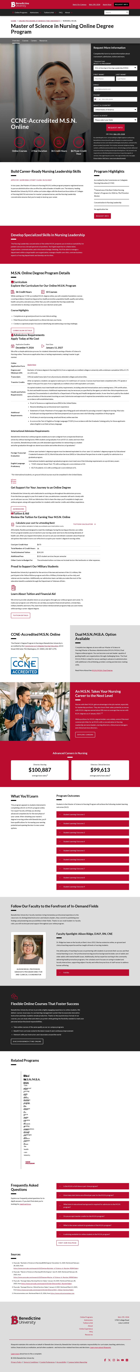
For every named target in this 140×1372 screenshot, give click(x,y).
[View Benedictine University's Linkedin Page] (118, 1360)
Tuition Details (20, 615)
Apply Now (107, 4)
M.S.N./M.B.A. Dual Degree (102, 670)
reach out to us (25, 1204)
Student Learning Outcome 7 (74, 869)
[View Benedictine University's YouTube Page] (122, 1360)
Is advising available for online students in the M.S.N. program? (86, 1234)
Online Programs (21, 12)
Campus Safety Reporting (77, 1362)
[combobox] (115, 67)
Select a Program (102, 63)
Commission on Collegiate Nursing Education (41, 646)
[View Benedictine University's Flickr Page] (127, 1360)
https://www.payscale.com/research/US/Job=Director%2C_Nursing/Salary (46, 1283)
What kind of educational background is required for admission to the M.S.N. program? (92, 1205)
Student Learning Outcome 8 (74, 877)
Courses (25, 40)
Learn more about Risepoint (118, 158)
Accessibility (61, 1362)
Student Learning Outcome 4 (74, 841)
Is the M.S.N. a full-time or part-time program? (80, 1186)
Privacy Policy (16, 1362)
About (67, 12)
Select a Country (102, 105)
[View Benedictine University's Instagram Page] (113, 1360)
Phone (97, 95)
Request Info (121, 4)
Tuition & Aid (49, 12)
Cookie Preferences (47, 1362)
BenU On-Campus (79, 4)
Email (96, 85)
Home (13, 21)
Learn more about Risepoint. (100, 1347)
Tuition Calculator (83, 524)
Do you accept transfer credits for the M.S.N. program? (84, 1216)
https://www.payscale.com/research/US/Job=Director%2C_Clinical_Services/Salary (45, 1290)
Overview (16, 40)
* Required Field (99, 61)
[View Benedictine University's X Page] (109, 1360)
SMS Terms (105, 158)
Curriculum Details (22, 330)
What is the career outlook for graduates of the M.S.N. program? (87, 1225)
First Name (99, 74)
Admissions (34, 12)
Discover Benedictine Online (27, 1041)
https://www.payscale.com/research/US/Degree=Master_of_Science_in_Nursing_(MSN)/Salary (46, 1277)
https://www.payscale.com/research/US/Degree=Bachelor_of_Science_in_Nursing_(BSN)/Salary (46, 1268)
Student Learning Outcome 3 (74, 832)
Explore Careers (85, 735)
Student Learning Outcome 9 (74, 887)
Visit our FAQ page (67, 1243)
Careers (34, 40)
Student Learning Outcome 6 (74, 859)
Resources (43, 40)
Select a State (101, 116)
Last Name (121, 74)
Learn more (15, 1354)
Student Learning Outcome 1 (74, 814)
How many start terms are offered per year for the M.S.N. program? (88, 1195)
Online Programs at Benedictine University (39, 21)
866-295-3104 (94, 4)
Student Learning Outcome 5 (74, 850)
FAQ (60, 12)
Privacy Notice (98, 158)
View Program (30, 1162)
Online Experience (86, 1329)
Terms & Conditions (30, 1362)
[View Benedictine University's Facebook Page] (105, 1360)
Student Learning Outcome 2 (74, 823)
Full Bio (66, 972)
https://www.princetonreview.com (62, 1293)
